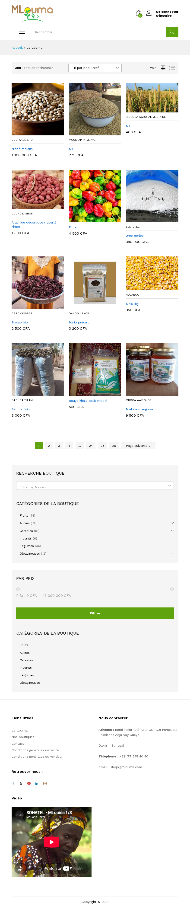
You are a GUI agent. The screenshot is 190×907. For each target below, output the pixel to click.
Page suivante (137, 445)
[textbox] (95, 487)
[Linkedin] (37, 783)
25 (102, 445)
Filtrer (95, 613)
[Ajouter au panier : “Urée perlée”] (147, 220)
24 (91, 445)
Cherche (172, 32)
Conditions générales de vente (35, 750)
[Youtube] (29, 783)
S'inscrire (164, 15)
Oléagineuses (30, 553)
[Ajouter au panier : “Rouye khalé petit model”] (90, 393)
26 (114, 445)
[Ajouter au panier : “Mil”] (90, 133)
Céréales (26, 531)
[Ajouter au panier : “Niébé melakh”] (32, 133)
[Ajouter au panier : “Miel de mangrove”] (147, 393)
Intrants (26, 538)
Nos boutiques (23, 737)
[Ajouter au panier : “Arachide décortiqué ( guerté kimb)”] (32, 206)
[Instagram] (45, 784)
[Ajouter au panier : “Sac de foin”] (32, 393)
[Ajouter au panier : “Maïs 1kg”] (147, 287)
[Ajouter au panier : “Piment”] (90, 220)
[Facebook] (13, 783)
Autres (25, 523)
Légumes (27, 546)
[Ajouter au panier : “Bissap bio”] (32, 306)
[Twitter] (21, 783)
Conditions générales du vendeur (37, 756)
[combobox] (95, 485)
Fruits (24, 515)
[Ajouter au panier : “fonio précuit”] (90, 306)
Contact (18, 743)
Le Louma (20, 730)
